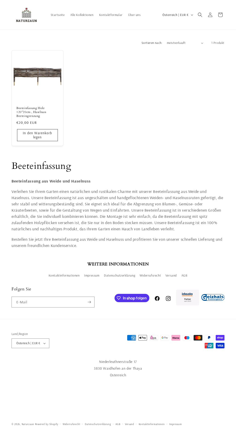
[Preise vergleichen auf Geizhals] (212, 298)
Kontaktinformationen (64, 275)
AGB (184, 275)
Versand (171, 275)
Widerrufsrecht (150, 275)
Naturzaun (28, 424)
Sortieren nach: (152, 43)
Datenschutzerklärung (119, 275)
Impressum (91, 275)
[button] (200, 15)
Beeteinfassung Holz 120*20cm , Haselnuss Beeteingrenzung (31, 112)
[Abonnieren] (89, 302)
